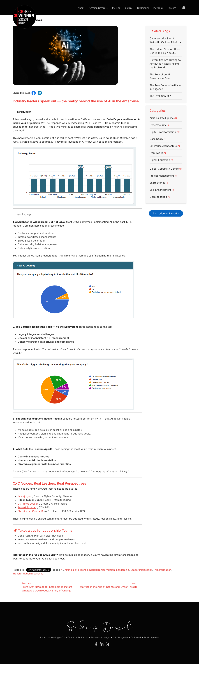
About (81, 8)
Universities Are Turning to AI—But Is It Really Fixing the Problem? (165, 63)
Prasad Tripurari (27, 507)
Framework (156, 152)
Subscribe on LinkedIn (166, 213)
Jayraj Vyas (24, 496)
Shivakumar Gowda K (30, 511)
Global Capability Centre (164, 168)
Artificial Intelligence (162, 118)
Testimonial (143, 8)
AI (62, 569)
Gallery (128, 8)
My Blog (116, 8)
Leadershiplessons (141, 569)
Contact (172, 8)
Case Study (156, 138)
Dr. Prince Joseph (28, 503)
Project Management (162, 175)
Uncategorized (158, 196)
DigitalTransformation (102, 569)
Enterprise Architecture (163, 145)
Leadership (122, 569)
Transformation (162, 569)
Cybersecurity (158, 125)
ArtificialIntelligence (76, 569)
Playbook (158, 8)
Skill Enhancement (160, 189)
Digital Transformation (163, 132)
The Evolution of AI (161, 96)
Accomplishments (98, 8)
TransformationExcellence (28, 573)
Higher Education (160, 159)
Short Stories (157, 182)
